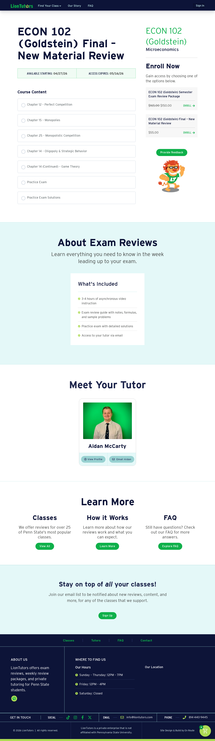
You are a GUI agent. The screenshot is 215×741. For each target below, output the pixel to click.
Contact (146, 640)
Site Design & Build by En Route (177, 730)
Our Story (74, 5)
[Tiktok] (68, 717)
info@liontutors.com (139, 717)
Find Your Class (48, 5)
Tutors (96, 640)
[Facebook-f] (82, 717)
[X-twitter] (90, 717)
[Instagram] (75, 717)
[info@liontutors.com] (122, 717)
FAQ (90, 5)
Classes (68, 640)
